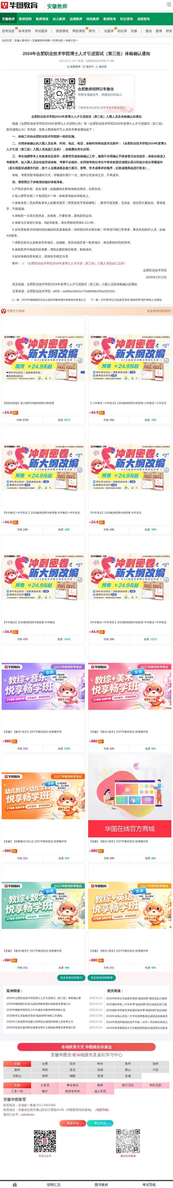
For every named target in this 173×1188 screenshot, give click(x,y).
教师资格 (42, 19)
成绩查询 (143, 19)
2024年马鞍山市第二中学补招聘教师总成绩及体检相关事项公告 (137, 1017)
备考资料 (24, 31)
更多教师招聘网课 (102, 977)
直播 (134, 31)
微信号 (90, 66)
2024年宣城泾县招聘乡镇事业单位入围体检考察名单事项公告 (41, 1027)
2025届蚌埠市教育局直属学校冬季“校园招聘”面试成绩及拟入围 (136, 1011)
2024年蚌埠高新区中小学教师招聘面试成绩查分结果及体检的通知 (137, 1029)
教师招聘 (25, 19)
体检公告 (71, 40)
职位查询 (126, 19)
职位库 (122, 31)
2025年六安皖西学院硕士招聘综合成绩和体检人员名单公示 (40, 1021)
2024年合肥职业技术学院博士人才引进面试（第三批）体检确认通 (44, 998)
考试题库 (41, 31)
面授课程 (62, 31)
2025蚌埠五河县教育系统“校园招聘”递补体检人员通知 (131, 299)
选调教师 (76, 19)
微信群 (103, 66)
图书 (92, 31)
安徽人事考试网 (21, 6)
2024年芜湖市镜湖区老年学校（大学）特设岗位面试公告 (137, 1023)
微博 (159, 31)
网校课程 (78, 31)
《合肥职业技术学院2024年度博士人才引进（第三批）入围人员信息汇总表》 (76, 263)
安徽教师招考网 (41, 40)
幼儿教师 (59, 19)
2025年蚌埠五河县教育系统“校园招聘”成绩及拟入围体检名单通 (136, 999)
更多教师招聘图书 (159, 311)
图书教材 (101, 1185)
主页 (15, 1184)
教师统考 (109, 19)
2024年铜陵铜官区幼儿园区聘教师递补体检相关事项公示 (54, 299)
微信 (149, 31)
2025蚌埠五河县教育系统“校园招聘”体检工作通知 (34, 1015)
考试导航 (149, 1185)
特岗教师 (92, 19)
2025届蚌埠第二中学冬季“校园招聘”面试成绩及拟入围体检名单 (136, 1005)
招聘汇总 (54, 1185)
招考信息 (8, 31)
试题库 (109, 31)
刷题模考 (75, 66)
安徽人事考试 (22, 40)
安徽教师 (57, 6)
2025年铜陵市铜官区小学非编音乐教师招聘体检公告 (36, 1009)
